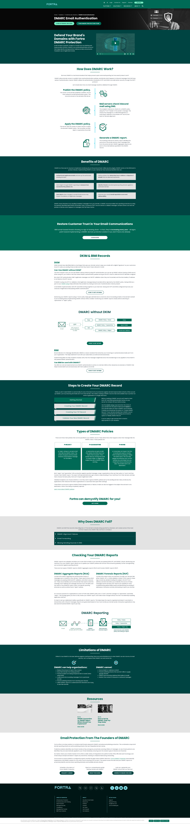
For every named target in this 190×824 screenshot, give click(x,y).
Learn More (95, 237)
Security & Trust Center (88, 800)
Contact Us (117, 2)
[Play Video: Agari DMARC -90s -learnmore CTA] (115, 43)
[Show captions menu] (124, 54)
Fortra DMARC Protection (118, 758)
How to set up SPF (95, 343)
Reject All (157, 820)
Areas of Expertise (61, 797)
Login (111, 2)
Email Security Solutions (71, 15)
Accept (151, 820)
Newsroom (85, 802)
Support (124, 2)
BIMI (56, 350)
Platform (107, 6)
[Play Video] (97, 54)
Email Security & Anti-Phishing (63, 802)
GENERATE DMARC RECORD (123, 773)
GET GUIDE (95, 503)
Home (55, 15)
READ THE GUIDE (95, 773)
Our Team (85, 807)
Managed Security (60, 805)
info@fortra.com (113, 803)
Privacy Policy (44, 820)
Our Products (86, 809)
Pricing (139, 2)
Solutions (117, 6)
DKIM (57, 262)
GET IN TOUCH (112, 797)
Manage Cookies (164, 820)
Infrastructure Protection (62, 800)
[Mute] (127, 54)
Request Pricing (112, 802)
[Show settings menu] (130, 54)
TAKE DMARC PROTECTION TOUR (88, 23)
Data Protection (60, 803)
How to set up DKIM (95, 292)
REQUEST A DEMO (67, 773)
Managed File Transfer (61, 809)
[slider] (112, 54)
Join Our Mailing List (113, 805)
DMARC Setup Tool (111, 405)
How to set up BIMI (95, 370)
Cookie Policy (50, 820)
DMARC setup (65, 284)
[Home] (52, 4)
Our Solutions (86, 811)
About (137, 6)
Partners (130, 2)
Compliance (59, 807)
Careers (85, 805)
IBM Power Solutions (61, 811)
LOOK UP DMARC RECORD (64, 23)
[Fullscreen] (133, 54)
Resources (128, 6)
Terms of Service (60, 820)
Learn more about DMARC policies (64, 489)
